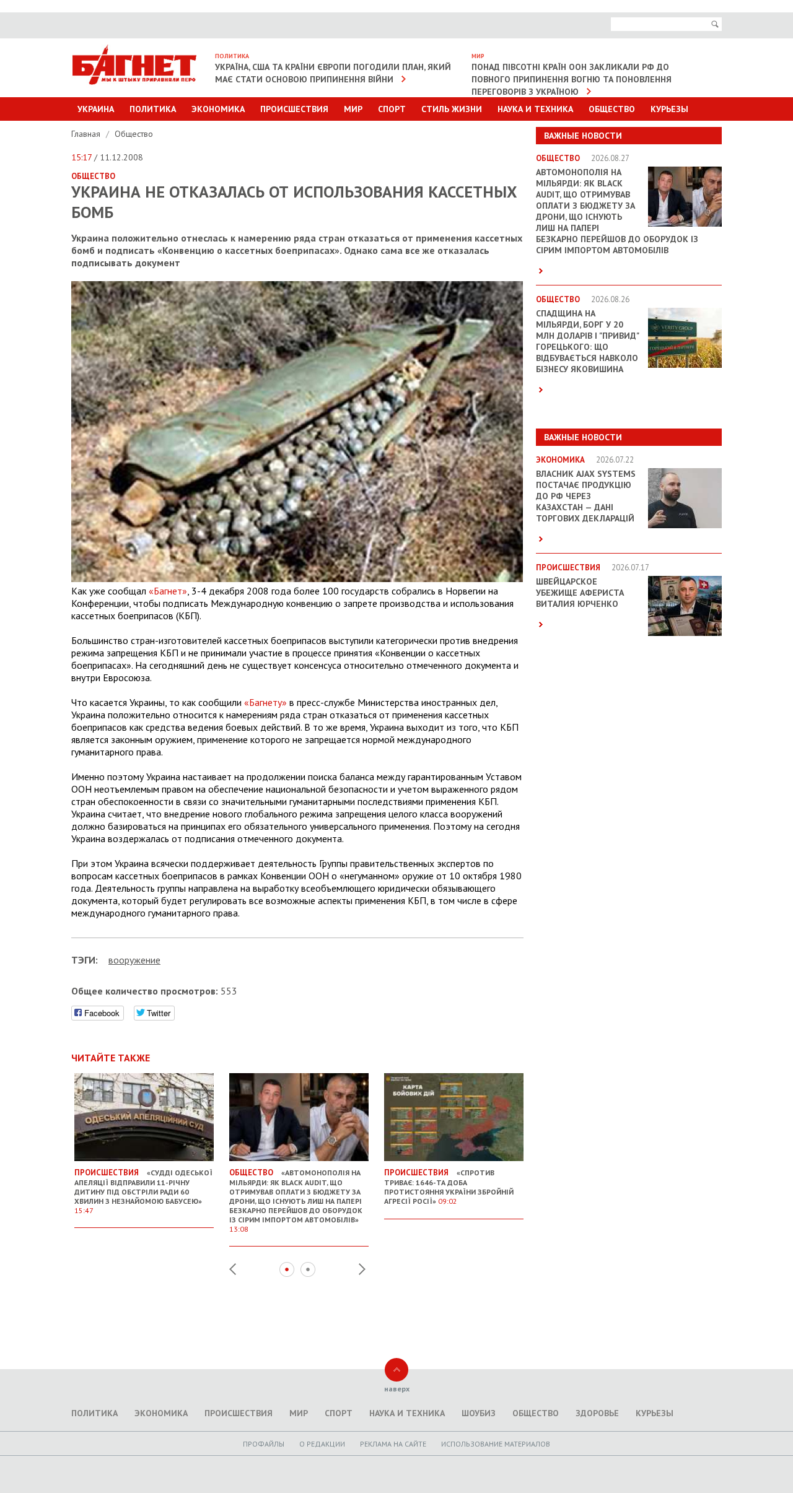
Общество (612, 109)
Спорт (392, 109)
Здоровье (597, 1413)
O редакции (322, 1443)
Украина (95, 109)
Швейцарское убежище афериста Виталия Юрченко (580, 592)
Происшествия (294, 109)
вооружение (134, 960)
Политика (152, 109)
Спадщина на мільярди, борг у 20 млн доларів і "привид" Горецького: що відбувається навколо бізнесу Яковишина (587, 341)
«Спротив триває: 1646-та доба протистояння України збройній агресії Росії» (449, 1186)
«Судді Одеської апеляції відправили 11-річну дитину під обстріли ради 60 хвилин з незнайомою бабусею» (143, 1191)
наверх (397, 1388)
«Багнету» (265, 702)
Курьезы (669, 109)
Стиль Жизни (451, 109)
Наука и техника (535, 109)
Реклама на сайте (393, 1443)
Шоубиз (479, 1413)
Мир (353, 109)
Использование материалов (495, 1443)
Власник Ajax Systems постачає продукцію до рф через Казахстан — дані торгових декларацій (586, 496)
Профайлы (263, 1443)
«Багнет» (168, 591)
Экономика (218, 109)
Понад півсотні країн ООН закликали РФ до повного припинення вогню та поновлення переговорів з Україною (571, 79)
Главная (87, 133)
